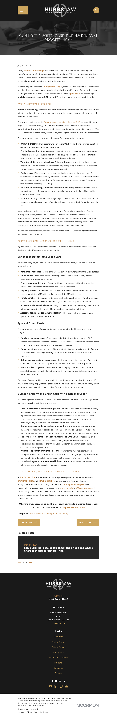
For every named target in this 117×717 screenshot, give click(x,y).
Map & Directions (58, 623)
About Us (58, 636)
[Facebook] (50, 686)
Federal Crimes (58, 647)
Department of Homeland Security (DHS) (62, 122)
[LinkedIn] (56, 686)
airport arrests (66, 488)
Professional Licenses (58, 657)
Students (58, 662)
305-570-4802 (58, 599)
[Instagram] (61, 686)
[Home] (60, 10)
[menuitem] (21, 712)
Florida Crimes (58, 642)
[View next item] (30, 562)
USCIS (23, 447)
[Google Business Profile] (66, 686)
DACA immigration (84, 488)
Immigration (51, 513)
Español (58, 673)
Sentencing (64, 513)
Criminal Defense (37, 513)
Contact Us (58, 668)
